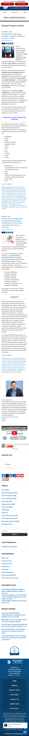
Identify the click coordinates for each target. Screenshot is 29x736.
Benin (17, 188)
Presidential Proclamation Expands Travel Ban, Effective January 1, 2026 (13, 36)
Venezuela (23, 205)
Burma (3, 190)
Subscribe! (15, 449)
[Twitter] (7, 475)
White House (12, 207)
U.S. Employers (12, 205)
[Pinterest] (18, 475)
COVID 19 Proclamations (19, 362)
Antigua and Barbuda (10, 188)
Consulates (23, 361)
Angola (3, 188)
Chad (11, 190)
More (25, 12)
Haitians (12, 196)
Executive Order (9, 193)
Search (14, 534)
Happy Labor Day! (7, 599)
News (21, 199)
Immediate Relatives (19, 196)
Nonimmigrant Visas (6, 200)
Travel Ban (18, 202)
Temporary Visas (7, 561)
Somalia (3, 202)
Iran (2, 199)
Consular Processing (15, 361)
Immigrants (12, 197)
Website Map (14, 704)
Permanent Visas (7, 563)
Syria (14, 202)
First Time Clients (17, 367)
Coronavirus (4, 362)
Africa (14, 187)
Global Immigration (12, 369)
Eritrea (18, 191)
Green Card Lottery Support (10, 578)
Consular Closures (6, 361)
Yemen (23, 207)
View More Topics (7, 524)
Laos (13, 199)
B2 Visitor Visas (9, 359)
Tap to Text (21, 4)
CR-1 (12, 366)
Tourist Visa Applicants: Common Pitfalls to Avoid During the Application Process (14, 596)
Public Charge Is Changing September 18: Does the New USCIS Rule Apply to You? (14, 625)
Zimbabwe (4, 208)
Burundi (7, 190)
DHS (20, 190)
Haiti (9, 196)
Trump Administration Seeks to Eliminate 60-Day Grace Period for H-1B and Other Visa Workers (14, 637)
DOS (6, 191)
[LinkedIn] (11, 475)
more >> (4, 420)
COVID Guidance (6, 364)
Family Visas (17, 193)
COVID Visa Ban (22, 364)
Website (14, 685)
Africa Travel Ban (20, 187)
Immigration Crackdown (21, 197)
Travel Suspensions (12, 204)
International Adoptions (9, 575)
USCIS (18, 205)
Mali (19, 199)
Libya (16, 199)
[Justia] (14, 475)
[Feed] (7, 479)
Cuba (17, 190)
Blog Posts (14, 708)
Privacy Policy (14, 690)
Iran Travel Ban (7, 199)
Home (4, 12)
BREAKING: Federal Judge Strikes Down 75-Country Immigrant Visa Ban (14, 620)
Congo (14, 190)
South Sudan (9, 202)
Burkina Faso (22, 188)
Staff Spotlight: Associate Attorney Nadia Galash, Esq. (14, 601)
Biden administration (18, 359)
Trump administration (10, 515)
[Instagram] (3, 479)
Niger (25, 199)
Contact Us (14, 12)
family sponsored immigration (10, 417)
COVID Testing (13, 364)
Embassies (16, 366)
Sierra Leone (22, 200)
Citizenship (5, 569)
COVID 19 (10, 362)
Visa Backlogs (5, 207)
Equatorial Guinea (12, 191)
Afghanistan (9, 187)
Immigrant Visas (5, 197)
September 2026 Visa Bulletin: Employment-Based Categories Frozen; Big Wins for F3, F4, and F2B (14, 615)
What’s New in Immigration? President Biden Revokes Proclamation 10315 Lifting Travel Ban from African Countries (12, 223)
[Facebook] (3, 475)
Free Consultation (18, 194)
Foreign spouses (9, 194)
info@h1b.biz (17, 675)
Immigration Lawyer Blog (9, 546)
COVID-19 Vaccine (6, 366)
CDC (25, 359)
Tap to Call (7, 4)
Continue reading (7, 184)
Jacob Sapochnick (7, 400)
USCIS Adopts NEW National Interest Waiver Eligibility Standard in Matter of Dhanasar (13, 591)
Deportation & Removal (10, 521)
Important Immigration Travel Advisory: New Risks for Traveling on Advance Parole (13, 631)
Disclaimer (14, 694)
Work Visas (18, 207)
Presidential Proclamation (11, 370)
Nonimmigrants (15, 200)
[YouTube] (22, 475)
